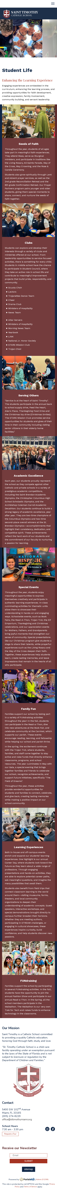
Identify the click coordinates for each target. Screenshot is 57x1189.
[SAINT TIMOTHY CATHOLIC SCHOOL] (6, 14)
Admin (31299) (42, 1179)
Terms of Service (30, 1187)
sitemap (28, 1169)
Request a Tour (10, 1134)
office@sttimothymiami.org (17, 1119)
